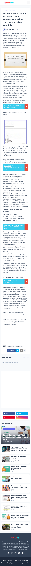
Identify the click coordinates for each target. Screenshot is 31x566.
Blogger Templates (25, 563)
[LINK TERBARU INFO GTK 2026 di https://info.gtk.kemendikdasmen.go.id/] (6, 459)
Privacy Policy (17, 560)
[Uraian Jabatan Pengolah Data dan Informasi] (6, 479)
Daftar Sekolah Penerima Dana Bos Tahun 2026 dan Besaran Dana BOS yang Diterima (19, 497)
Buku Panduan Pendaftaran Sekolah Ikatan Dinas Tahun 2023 (19, 487)
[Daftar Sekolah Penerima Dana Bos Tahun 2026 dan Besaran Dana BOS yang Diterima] (6, 498)
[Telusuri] (28, 2)
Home (4, 560)
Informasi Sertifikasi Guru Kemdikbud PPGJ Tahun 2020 (13, 226)
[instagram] (19, 553)
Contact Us (25, 560)
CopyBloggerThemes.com (13, 563)
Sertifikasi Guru (19, 346)
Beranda (5, 10)
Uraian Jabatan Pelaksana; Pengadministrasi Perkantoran (19, 468)
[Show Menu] (2, 2)
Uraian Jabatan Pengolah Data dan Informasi (18, 477)
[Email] (21, 350)
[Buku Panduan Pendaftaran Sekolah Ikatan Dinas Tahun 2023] (6, 488)
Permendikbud (11, 10)
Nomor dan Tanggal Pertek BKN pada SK (19, 506)
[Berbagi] (27, 29)
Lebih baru (4, 368)
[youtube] (15, 553)
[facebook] (8, 553)
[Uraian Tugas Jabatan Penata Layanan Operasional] (6, 517)
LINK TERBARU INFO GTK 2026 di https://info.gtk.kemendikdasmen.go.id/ (19, 458)
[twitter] (12, 553)
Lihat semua (26, 357)
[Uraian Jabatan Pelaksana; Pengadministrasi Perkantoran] (6, 469)
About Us (10, 560)
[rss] (22, 553)
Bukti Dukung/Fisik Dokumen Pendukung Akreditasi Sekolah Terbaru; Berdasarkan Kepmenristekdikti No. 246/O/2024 (19, 526)
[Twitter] (17, 350)
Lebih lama (26, 368)
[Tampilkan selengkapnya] (24, 350)
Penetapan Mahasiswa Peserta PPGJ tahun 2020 (13, 167)
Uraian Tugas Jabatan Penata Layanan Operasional (20, 516)
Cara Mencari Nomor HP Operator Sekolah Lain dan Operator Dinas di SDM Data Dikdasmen (19, 448)
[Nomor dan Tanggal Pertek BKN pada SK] (6, 508)
